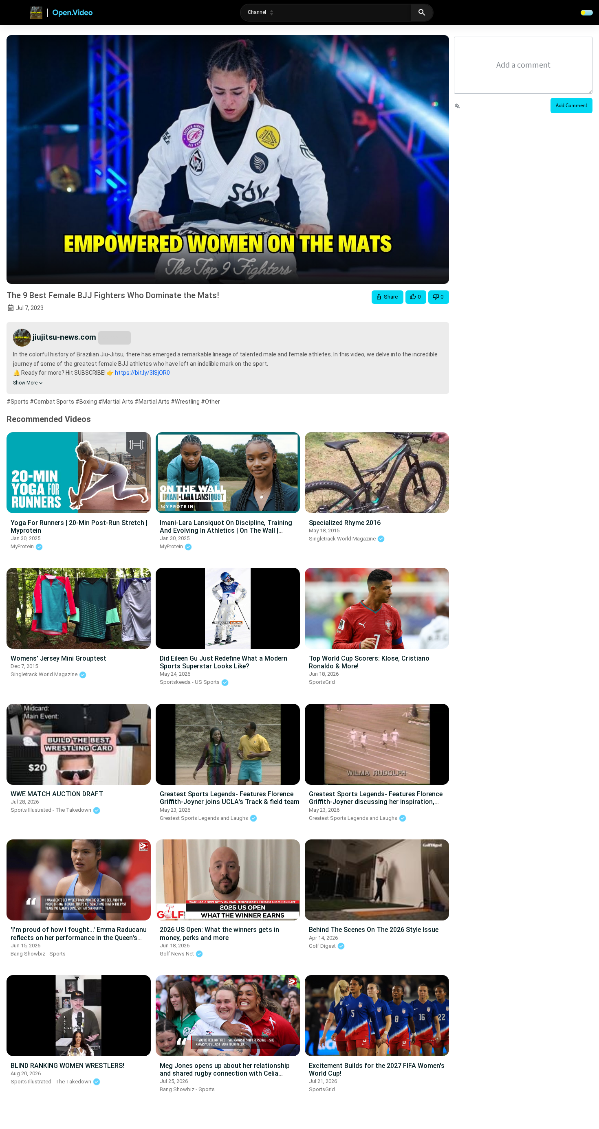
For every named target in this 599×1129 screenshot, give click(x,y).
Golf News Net (177, 954)
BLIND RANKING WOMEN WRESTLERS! (67, 1066)
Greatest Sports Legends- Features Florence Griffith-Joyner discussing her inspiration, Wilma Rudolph (376, 801)
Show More (25, 383)
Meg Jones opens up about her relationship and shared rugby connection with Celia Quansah (225, 1073)
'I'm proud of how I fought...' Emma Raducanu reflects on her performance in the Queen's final (79, 937)
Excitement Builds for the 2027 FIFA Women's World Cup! (377, 1069)
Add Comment (571, 105)
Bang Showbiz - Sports (38, 954)
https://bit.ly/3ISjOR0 (142, 372)
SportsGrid (322, 682)
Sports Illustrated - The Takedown (51, 810)
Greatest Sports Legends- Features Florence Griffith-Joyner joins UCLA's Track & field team (230, 798)
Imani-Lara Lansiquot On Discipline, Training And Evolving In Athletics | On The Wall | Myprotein (226, 530)
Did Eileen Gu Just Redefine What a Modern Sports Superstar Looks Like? (223, 662)
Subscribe (114, 337)
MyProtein (23, 546)
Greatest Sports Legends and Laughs (204, 818)
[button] (387, 297)
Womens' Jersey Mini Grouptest (58, 658)
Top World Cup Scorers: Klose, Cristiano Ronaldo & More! (369, 662)
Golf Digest (323, 946)
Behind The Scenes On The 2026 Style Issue (373, 930)
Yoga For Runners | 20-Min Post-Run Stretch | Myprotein (79, 526)
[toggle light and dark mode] (587, 12)
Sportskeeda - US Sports (190, 682)
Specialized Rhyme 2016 (345, 523)
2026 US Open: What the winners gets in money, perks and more (219, 933)
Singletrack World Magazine (343, 539)
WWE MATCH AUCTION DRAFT (57, 794)
